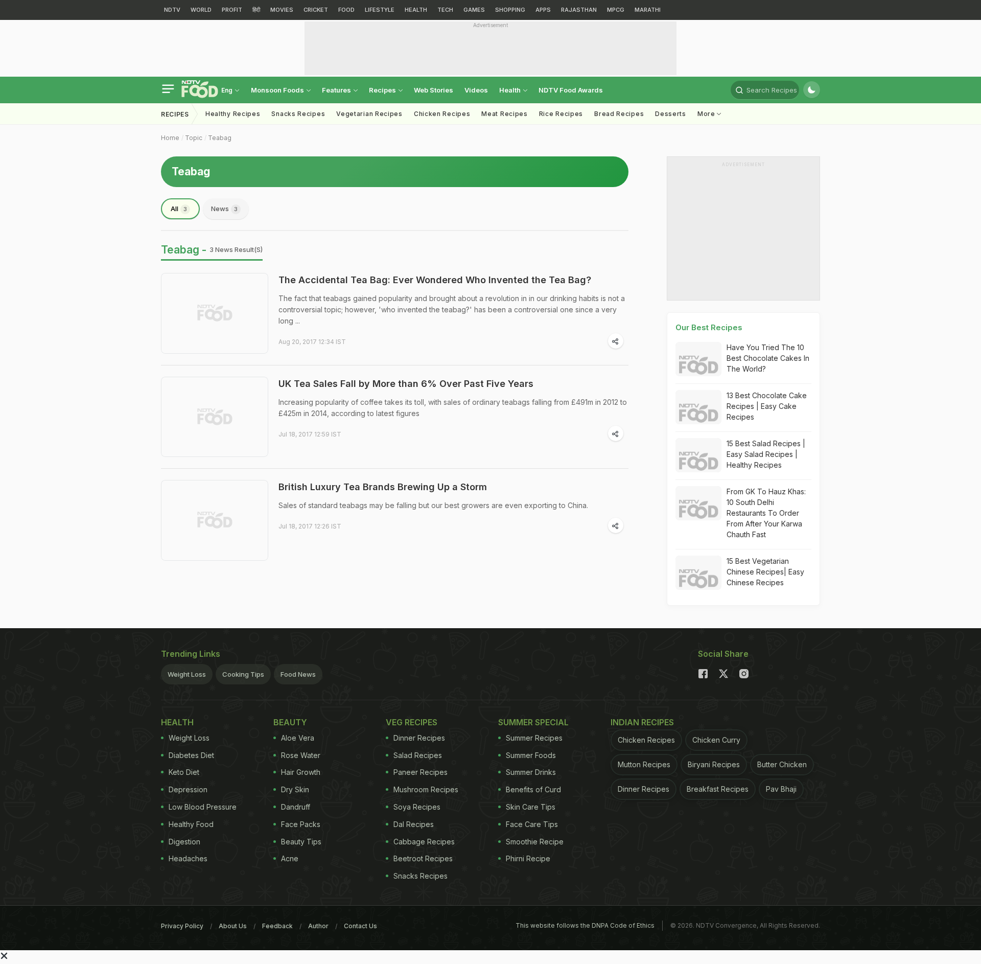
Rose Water (300, 755)
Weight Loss (187, 674)
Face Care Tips (532, 824)
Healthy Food (191, 824)
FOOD (346, 9)
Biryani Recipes (714, 764)
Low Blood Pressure (203, 806)
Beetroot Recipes (423, 858)
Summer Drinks (531, 772)
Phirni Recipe (528, 858)
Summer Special (533, 722)
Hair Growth (300, 772)
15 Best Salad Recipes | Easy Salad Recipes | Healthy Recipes (766, 454)
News (224, 208)
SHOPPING (510, 9)
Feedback (277, 926)
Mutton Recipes (644, 764)
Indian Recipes (642, 722)
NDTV (172, 9)
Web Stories (433, 90)
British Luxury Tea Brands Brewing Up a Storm (382, 486)
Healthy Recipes (233, 114)
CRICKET (315, 9)
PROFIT (232, 9)
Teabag (219, 138)
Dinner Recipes (419, 737)
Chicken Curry (716, 740)
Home (170, 138)
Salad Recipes (417, 755)
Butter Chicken (782, 764)
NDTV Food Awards (571, 90)
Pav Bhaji (781, 789)
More (707, 114)
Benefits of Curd (533, 789)
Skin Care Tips (530, 806)
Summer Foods (531, 755)
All (179, 208)
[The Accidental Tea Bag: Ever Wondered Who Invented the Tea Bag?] (214, 313)
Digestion (184, 841)
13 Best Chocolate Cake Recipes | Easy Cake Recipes (767, 406)
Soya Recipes (416, 806)
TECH (445, 9)
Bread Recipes (619, 114)
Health (510, 90)
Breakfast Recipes (718, 789)
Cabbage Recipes (424, 841)
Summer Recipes (534, 737)
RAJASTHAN (579, 9)
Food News (298, 674)
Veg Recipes (411, 722)
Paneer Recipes (420, 772)
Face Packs (300, 824)
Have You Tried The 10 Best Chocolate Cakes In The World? (768, 358)
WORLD (201, 9)
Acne (289, 858)
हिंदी (256, 9)
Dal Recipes (413, 824)
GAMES (474, 9)
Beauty (290, 722)
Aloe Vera (297, 737)
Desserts (670, 114)
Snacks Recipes (298, 114)
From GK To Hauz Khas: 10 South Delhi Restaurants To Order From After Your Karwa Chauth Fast (766, 513)
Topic (193, 138)
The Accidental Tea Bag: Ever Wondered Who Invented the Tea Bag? (434, 279)
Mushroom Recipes (425, 789)
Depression (188, 789)
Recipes (383, 90)
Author (318, 926)
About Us (233, 926)
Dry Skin (295, 789)
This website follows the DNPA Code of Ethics (585, 925)
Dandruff (295, 806)
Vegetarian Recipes (369, 114)
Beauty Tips (301, 841)
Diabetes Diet (191, 755)
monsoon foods (278, 90)
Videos (476, 90)
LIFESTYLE (379, 9)
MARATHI (648, 9)
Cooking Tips (243, 674)
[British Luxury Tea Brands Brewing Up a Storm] (214, 520)
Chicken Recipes (442, 114)
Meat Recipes (504, 114)
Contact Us (360, 926)
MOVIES (281, 9)
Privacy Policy (182, 926)
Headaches (188, 858)
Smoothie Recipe (535, 841)
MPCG (615, 9)
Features (337, 90)
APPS (543, 9)
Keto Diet (184, 772)
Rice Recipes (561, 114)
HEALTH (416, 9)
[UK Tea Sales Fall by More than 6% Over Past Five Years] (214, 417)
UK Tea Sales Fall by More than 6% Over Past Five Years (405, 383)
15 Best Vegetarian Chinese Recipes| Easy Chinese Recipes (765, 572)
